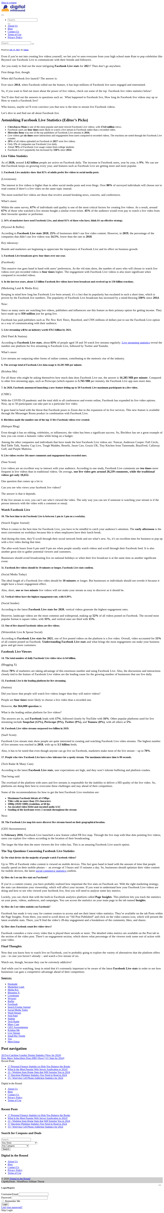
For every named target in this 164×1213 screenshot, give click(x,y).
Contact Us (13, 31)
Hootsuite (12, 984)
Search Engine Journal (19, 1007)
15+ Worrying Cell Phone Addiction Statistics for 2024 (35, 1078)
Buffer (11, 1001)
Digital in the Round (20, 1178)
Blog (10, 28)
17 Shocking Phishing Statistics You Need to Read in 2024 (37, 1075)
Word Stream (14, 1012)
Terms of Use (14, 34)
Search (6, 1149)
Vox (10, 1038)
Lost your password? (11, 1207)
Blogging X (14, 992)
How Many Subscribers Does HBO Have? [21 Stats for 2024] (32, 1058)
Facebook (13, 1004)
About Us (13, 25)
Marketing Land (16, 987)
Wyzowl (12, 998)
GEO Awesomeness (18, 1027)
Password (6, 1197)
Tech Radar (13, 1021)
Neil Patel (13, 1015)
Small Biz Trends (16, 1036)
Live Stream (14, 1033)
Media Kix (13, 989)
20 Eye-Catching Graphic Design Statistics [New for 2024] (31, 1055)
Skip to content (8, 2)
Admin (26, 50)
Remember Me (12, 1201)
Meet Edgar (14, 1041)
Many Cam (13, 1024)
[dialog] (82, 1197)
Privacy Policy (15, 37)
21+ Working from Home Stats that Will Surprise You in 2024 (39, 1072)
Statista (11, 1018)
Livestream (13, 995)
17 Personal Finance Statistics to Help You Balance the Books (39, 1066)
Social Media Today (18, 1010)
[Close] (160, 1185)
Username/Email (9, 1194)
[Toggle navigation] (2, 15)
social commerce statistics (51, 870)
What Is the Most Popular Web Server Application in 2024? (38, 1069)
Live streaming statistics (136, 342)
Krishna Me (14, 1030)
